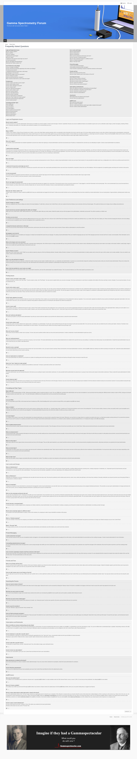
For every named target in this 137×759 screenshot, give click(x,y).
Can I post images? (10, 108)
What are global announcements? (13, 109)
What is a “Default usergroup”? (76, 60)
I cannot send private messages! (77, 65)
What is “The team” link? (75, 61)
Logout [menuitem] (130, 3)
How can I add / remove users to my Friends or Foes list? (82, 74)
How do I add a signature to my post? (14, 85)
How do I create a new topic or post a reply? (15, 82)
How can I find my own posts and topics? (78, 84)
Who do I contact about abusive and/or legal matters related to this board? (85, 105)
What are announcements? (12, 111)
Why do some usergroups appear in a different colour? (81, 58)
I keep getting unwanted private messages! (79, 67)
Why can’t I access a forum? (12, 91)
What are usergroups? (74, 54)
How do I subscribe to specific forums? (78, 91)
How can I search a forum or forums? (78, 78)
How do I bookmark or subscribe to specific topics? (80, 89)
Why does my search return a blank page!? (79, 81)
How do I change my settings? (12, 67)
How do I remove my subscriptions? (77, 92)
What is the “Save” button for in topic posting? (15, 97)
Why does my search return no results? (78, 79)
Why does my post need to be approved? (15, 98)
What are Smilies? (10, 107)
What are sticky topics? (11, 112)
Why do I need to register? (11, 51)
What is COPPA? (9, 53)
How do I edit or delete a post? (12, 84)
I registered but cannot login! (12, 55)
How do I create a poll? (11, 87)
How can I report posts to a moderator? (14, 95)
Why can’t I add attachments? (12, 92)
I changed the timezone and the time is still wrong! (16, 71)
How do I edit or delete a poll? (12, 90)
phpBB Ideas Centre (63, 686)
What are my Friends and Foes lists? (77, 72)
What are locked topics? (11, 114)
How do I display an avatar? (12, 75)
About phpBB (98, 679)
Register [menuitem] (124, 3)
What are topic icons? (10, 115)
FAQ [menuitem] (5, 40)
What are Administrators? (75, 51)
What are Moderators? (74, 53)
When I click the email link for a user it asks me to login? (18, 78)
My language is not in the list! (12, 72)
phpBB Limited (42, 679)
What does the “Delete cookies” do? (13, 63)
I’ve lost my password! (10, 60)
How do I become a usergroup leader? (78, 57)
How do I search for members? (76, 82)
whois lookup (94, 694)
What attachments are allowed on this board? (79, 96)
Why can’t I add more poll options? (13, 88)
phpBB (12, 236)
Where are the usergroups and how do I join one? (80, 55)
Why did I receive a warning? (12, 94)
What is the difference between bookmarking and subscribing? (83, 88)
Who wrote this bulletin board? (76, 102)
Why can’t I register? (10, 54)
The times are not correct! (11, 70)
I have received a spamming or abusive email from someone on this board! (86, 68)
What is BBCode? (10, 104)
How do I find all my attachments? (77, 98)
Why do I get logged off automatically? (14, 61)
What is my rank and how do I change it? (14, 77)
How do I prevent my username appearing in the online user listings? (21, 68)
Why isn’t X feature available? (76, 103)
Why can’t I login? (10, 57)
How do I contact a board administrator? (78, 106)
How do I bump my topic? (11, 100)
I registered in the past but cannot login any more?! (17, 58)
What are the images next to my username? (15, 74)
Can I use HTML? (9, 105)
